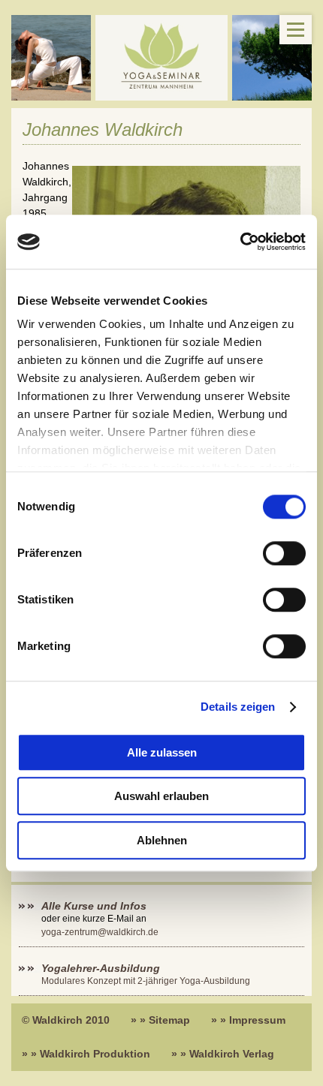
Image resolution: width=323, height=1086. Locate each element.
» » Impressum (248, 1020)
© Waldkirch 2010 (66, 1020)
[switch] (284, 553)
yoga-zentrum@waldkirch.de (99, 932)
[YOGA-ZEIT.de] (161, 58)
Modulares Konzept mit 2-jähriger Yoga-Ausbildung (145, 981)
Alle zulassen (162, 752)
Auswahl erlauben (161, 796)
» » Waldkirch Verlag (222, 1054)
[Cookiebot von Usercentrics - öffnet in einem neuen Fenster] (240, 241)
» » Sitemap (160, 1020)
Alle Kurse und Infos (95, 906)
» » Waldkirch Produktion (86, 1054)
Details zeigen (238, 707)
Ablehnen (162, 840)
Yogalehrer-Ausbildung (100, 968)
